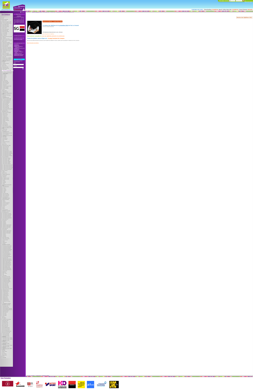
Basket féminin (5, 113)
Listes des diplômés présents (7, 55)
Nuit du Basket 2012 (6, 107)
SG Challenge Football (6, 279)
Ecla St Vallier (4, 353)
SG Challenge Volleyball (6, 281)
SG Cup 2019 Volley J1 (6, 255)
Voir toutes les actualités (18, 39)
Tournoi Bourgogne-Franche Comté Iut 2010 (7, 73)
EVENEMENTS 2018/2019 (6, 244)
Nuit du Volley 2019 (6, 282)
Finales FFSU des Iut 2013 (7, 126)
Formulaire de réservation (7, 319)
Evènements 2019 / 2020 (6, 276)
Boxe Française (5, 170)
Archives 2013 (5, 129)
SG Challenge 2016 (6, 186)
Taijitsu (4, 171)
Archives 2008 (4, 20)
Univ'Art (4, 62)
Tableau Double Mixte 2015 (8, 169)
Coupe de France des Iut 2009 (7, 36)
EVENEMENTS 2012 (6, 97)
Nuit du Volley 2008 (6, 29)
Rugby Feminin (5, 296)
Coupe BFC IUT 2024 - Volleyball (6, 340)
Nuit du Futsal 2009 (6, 31)
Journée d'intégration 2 (6, 102)
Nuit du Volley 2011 (6, 103)
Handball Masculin (6, 295)
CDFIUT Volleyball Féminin (7, 268)
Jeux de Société (5, 209)
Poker (3, 140)
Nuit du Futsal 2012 (6, 105)
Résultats (4, 37)
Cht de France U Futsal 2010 (7, 48)
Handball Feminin (5, 294)
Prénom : (15, 65)
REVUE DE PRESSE (6, 199)
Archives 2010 (4, 41)
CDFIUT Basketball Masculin (7, 260)
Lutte (3, 302)
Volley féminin (5, 122)
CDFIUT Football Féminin (6, 261)
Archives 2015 (4, 144)
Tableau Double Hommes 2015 (8, 167)
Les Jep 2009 (5, 32)
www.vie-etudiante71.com (6, 9)
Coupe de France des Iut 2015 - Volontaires (7, 135)
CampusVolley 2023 (5, 320)
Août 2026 (19, 16)
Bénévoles (5, 35)
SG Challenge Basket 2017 (7, 215)
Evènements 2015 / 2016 (6, 145)
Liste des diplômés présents (7, 23)
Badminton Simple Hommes (7, 230)
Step (3, 274)
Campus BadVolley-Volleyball (7, 308)
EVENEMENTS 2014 (6, 131)
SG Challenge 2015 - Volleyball (7, 155)
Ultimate (4, 121)
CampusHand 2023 (6, 310)
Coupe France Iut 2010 (6, 42)
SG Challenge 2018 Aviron (7, 250)
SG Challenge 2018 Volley (7, 248)
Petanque (4, 243)
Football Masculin (5, 293)
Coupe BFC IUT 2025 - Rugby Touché (7, 348)
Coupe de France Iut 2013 (7, 112)
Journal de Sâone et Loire (19, 52)
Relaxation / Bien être (6, 141)
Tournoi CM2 (4, 315)
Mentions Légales (46, 375)
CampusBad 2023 (5, 321)
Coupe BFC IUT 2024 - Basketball (6, 336)
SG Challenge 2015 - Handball (7, 152)
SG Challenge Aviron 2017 (7, 213)
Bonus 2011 (4, 69)
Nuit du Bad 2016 (5, 193)
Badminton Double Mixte (6, 227)
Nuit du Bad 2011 (5, 81)
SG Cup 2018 (5, 229)
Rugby (5, 191)
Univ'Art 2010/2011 (5, 88)
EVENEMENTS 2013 (5, 111)
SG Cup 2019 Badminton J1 (7, 256)
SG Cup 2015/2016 (5, 156)
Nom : (15, 63)
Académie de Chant (6, 63)
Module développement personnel (6, 60)
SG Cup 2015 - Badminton (7, 163)
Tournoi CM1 (4, 314)
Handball (4, 182)
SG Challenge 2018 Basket (7, 247)
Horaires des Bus (18, 53)
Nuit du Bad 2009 (5, 30)
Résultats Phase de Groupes (7, 49)
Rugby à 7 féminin (5, 119)
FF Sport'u (17, 49)
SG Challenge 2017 (6, 212)
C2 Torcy (3, 352)
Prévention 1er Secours (6, 301)
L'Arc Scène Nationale (19, 54)
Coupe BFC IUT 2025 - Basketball (6, 343)
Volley (4, 79)
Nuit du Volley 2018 (6, 237)
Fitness (4, 89)
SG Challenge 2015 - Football (7, 151)
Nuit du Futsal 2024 (5, 325)
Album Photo (6, 80)
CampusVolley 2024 (6, 334)
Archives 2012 (4, 90)
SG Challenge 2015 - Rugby (7, 154)
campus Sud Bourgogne (20, 48)
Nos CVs (2, 356)
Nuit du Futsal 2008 (6, 26)
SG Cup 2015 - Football (6, 159)
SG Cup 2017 (5, 175)
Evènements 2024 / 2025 (6, 332)
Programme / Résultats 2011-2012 (7, 93)
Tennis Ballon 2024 (5, 322)
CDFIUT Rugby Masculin (6, 267)
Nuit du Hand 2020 (5, 285)
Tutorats (4, 201)
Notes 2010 (4, 56)
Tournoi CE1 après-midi (5, 328)
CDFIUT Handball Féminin (7, 263)
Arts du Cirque (5, 270)
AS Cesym (4, 64)
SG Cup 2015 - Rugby (6, 160)
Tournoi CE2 (4, 313)
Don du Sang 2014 (5, 134)
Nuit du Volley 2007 (6, 25)
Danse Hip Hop (5, 139)
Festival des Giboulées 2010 (7, 43)
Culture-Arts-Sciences (6, 202)
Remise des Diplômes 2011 (7, 70)
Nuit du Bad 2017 (5, 228)
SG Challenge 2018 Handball (7, 249)
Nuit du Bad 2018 (5, 257)
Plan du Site (38, 375)
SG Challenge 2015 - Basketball (7, 153)
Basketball (4, 223)
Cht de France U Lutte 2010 (7, 47)
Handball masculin (6, 118)
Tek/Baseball (5, 242)
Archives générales (4, 19)
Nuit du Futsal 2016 (6, 194)
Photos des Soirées (19, 55)
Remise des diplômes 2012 (7, 98)
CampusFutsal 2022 (6, 307)
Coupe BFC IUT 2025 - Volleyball (6, 347)
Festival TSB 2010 (5, 87)
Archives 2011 (4, 65)
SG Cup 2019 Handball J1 (7, 254)
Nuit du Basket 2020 (6, 287)
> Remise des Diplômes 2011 (68, 12)
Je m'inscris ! (18, 9)
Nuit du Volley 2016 (6, 146)
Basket (5, 78)
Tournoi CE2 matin (5, 326)
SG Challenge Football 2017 (7, 214)
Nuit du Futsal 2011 (6, 68)
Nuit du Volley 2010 (6, 82)
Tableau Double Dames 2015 (8, 168)
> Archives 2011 (52, 12)
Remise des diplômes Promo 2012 (7, 127)
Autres (4, 206)
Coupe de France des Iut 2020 (7, 288)
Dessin (4, 207)
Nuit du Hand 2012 (6, 106)
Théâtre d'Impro (4, 351)
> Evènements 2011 (59, 12)
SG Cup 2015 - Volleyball (6, 161)
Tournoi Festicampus (6, 333)
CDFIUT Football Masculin (7, 262)
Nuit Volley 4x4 (5, 342)
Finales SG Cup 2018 (6, 238)
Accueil (28, 375)
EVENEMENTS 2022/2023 (6, 304)
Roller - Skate (5, 273)
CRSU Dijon (17, 50)
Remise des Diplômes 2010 (7, 54)
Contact (23, 12)
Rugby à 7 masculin (6, 120)
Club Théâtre (5, 275)
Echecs (4, 208)
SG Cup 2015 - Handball (6, 162)
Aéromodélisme (5, 138)
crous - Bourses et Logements (19, 47)
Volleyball (4, 222)
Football (4, 181)
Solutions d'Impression (6, 174)
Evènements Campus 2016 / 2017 (7, 185)
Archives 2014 (4, 130)
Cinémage (3, 350)
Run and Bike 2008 (6, 24)
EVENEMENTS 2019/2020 (7, 303)
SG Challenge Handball (6, 280)
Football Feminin (5, 292)
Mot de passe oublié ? (249, 2)
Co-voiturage (3, 357)
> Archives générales (45, 12)
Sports (4, 200)
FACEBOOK (17, 44)
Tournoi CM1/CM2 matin (5, 327)
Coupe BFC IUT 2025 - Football (7, 345)
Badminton (4, 176)
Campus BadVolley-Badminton (7, 309)
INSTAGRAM (17, 45)
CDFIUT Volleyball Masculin (7, 269)
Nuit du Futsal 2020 (6, 286)
